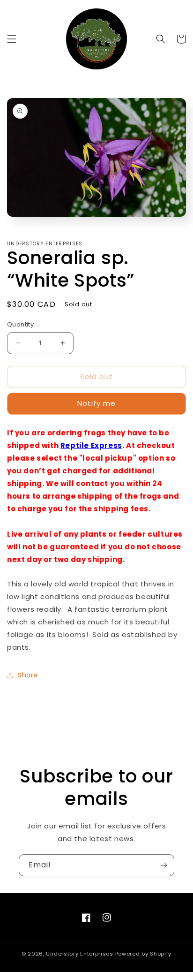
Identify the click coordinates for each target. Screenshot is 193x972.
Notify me (96, 403)
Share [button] (28, 675)
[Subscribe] (163, 865)
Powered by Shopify (143, 953)
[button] (11, 39)
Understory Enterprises (79, 953)
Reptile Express (91, 445)
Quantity (20, 324)
